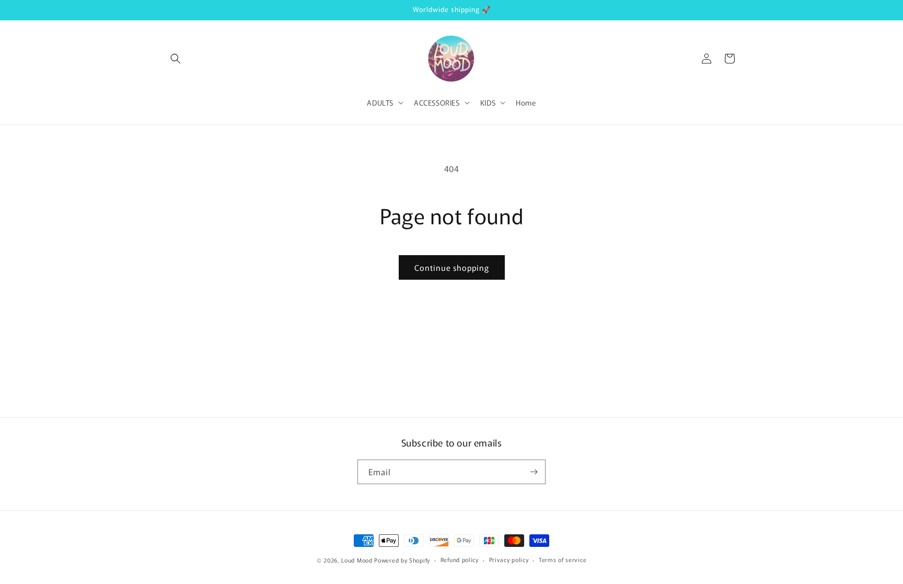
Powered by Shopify (402, 560)
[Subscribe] (533, 472)
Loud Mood (356, 560)
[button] (175, 58)
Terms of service (562, 559)
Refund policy (460, 559)
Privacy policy (509, 559)
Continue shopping (451, 267)
